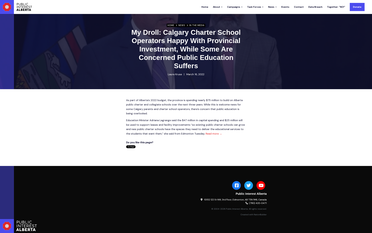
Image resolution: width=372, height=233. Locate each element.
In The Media (196, 25)
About (217, 6)
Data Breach (315, 6)
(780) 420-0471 (258, 203)
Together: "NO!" (336, 6)
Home (204, 6)
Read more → (214, 133)
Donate (357, 6)
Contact (299, 6)
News (271, 6)
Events (285, 6)
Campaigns (234, 6)
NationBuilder (260, 214)
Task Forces (254, 6)
